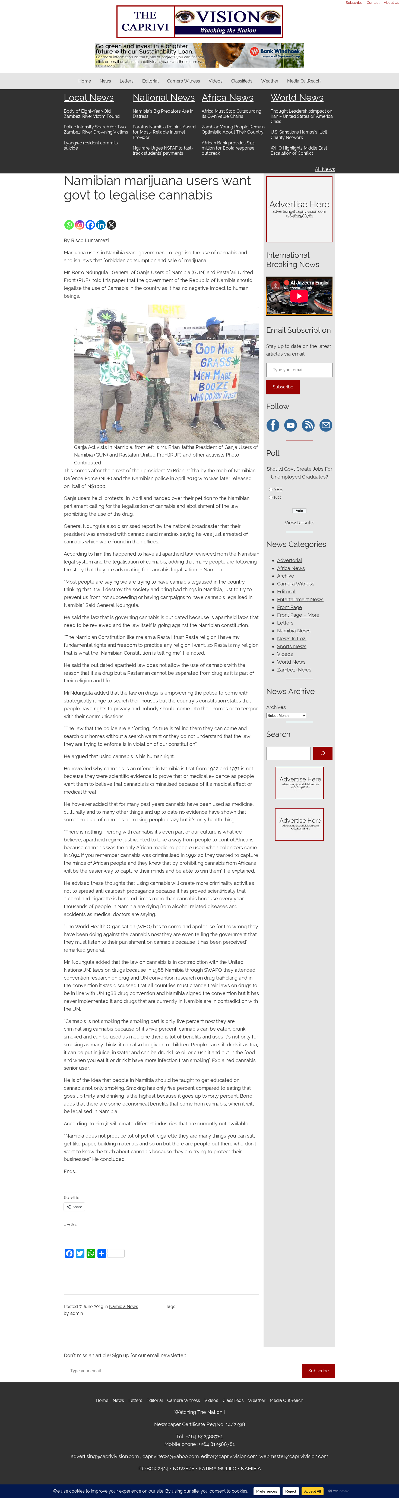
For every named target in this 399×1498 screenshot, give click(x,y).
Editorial (286, 591)
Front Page (289, 607)
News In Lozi (291, 638)
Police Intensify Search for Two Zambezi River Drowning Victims (96, 129)
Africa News (228, 97)
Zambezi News (294, 670)
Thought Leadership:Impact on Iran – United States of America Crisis (302, 116)
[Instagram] (79, 225)
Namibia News (123, 1306)
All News (325, 169)
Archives (276, 707)
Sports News (291, 646)
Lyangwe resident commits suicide (91, 145)
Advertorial (289, 560)
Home (84, 81)
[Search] (322, 753)
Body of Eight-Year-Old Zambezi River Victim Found (92, 114)
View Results (299, 522)
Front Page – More (298, 615)
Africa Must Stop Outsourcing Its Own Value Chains (231, 114)
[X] (111, 225)
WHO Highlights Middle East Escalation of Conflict (299, 150)
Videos (285, 654)
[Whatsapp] (69, 225)
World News (297, 97)
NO (277, 497)
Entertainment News (300, 599)
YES (278, 489)
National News (164, 97)
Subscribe (283, 386)
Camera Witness (295, 584)
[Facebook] (90, 225)
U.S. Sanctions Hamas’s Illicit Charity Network (299, 134)
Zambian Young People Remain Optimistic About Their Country (233, 129)
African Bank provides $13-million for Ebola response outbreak (229, 148)
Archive (285, 576)
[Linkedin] (101, 225)
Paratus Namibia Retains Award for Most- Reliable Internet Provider (164, 132)
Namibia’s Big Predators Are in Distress (163, 114)
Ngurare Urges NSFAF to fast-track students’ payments (163, 150)
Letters (285, 623)
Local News (89, 97)
